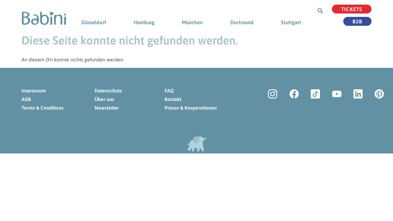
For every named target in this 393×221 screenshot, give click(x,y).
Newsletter (107, 107)
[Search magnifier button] (320, 11)
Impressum (33, 90)
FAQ (169, 90)
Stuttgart (291, 22)
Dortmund (242, 22)
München (192, 22)
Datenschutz (108, 90)
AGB (26, 99)
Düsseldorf (93, 22)
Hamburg (144, 22)
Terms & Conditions (42, 107)
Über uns (104, 99)
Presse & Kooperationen (191, 107)
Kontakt (173, 99)
